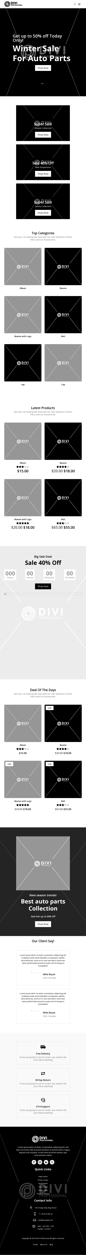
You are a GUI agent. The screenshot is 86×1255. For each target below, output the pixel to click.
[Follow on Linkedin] (46, 1162)
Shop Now (43, 67)
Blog (51, 1244)
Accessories (43, 1183)
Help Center (43, 1176)
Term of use (43, 1187)
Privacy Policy (43, 1180)
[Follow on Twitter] (52, 1162)
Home (35, 1244)
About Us (43, 1244)
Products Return (43, 1194)
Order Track (43, 1190)
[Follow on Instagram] (40, 1162)
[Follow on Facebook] (34, 1162)
